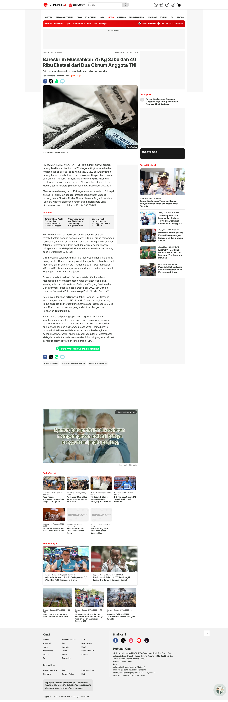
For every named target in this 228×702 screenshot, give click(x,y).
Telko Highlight (100, 23)
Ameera (46, 639)
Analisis (65, 647)
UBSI (89, 23)
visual (163, 17)
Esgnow (46, 654)
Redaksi (65, 670)
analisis (121, 17)
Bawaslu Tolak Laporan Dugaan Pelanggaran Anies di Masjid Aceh (101, 222)
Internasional (79, 23)
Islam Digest (86, 643)
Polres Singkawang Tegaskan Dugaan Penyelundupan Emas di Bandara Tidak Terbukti (162, 102)
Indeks (180, 17)
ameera (48, 17)
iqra (102, 17)
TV (172, 17)
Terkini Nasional (148, 165)
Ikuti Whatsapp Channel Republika (80, 348)
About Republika (50, 670)
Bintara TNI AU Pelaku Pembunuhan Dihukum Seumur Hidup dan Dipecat (54, 222)
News (52, 53)
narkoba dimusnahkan (98, 363)
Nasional (48, 23)
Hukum (59, 53)
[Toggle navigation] (45, 5)
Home (45, 53)
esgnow (152, 17)
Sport (68, 23)
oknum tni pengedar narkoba (73, 363)
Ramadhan (66, 658)
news (110, 17)
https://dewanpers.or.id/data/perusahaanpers (64, 688)
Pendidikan (59, 23)
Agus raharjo (74, 76)
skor (79, 17)
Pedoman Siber (87, 670)
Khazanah (47, 643)
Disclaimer (47, 674)
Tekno (64, 650)
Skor (83, 639)
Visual (64, 654)
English (84, 654)
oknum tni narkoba (51, 363)
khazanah (90, 17)
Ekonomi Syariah (64, 17)
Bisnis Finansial (137, 17)
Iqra (63, 643)
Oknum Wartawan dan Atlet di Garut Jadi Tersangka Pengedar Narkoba (76, 222)
